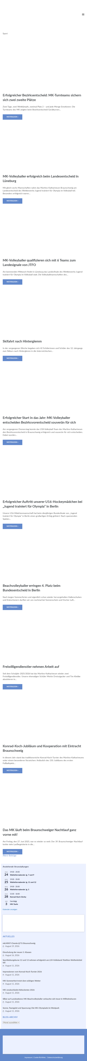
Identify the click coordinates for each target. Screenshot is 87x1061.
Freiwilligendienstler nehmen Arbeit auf (31, 667)
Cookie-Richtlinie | (40, 1057)
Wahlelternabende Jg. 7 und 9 (22, 875)
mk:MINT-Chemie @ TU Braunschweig (19, 943)
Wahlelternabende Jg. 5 (19, 889)
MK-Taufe (14, 904)
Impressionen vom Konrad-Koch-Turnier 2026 (22, 972)
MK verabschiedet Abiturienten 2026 (19, 990)
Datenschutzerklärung (55, 1057)
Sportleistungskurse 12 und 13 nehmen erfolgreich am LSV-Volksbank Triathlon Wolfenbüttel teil (42, 961)
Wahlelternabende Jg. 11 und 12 (23, 882)
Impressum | (29, 1057)
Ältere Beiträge (9, 856)
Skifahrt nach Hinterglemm (22, 341)
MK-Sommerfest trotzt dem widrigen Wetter (22, 981)
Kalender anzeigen (10, 909)
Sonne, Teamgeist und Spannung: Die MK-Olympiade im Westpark (31, 1008)
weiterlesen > (12, 117)
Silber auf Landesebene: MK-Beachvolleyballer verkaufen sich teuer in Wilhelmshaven (39, 999)
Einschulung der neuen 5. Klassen (17, 952)
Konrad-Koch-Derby (18, 897)
